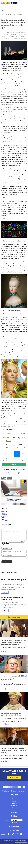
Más (4, 592)
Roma (2, 519)
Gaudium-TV (4, 516)
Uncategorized (4, 520)
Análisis (3, 10)
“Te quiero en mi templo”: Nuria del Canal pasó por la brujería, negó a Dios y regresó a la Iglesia (14, 678)
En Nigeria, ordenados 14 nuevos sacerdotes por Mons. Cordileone (11, 714)
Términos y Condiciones (21, 842)
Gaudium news (4, 13)
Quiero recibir (14, 777)
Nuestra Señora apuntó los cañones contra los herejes (12, 598)
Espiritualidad (4, 514)
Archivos (7, 820)
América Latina (4, 511)
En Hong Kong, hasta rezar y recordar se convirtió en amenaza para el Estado (13, 580)
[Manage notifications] (24, 841)
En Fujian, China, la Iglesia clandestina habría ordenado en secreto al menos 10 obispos (13, 750)
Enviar (6, 562)
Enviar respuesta (15, 541)
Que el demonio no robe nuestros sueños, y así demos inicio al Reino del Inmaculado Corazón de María (13, 22)
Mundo (2, 517)
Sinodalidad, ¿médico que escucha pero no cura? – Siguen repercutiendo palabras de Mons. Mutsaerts (13, 642)
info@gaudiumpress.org (14, 826)
